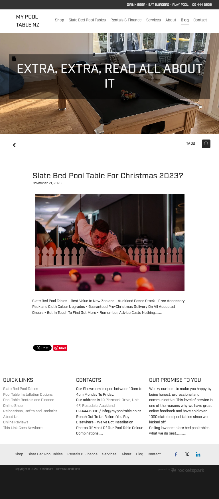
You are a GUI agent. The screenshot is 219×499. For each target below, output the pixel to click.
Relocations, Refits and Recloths (30, 411)
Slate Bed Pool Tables (20, 389)
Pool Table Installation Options (28, 394)
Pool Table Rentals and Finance (28, 400)
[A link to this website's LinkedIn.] (198, 454)
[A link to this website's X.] (187, 454)
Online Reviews (16, 422)
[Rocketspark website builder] (181, 471)
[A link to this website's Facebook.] (176, 454)
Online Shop (13, 405)
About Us (11, 417)
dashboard (47, 469)
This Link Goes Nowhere (22, 428)
